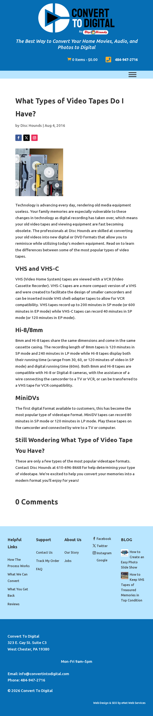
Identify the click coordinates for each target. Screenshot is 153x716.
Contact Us (44, 552)
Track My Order (47, 561)
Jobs (68, 561)
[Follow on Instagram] (34, 138)
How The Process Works (19, 563)
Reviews (14, 604)
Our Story (71, 552)
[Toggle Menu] (132, 74)
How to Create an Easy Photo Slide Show (132, 559)
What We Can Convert (17, 577)
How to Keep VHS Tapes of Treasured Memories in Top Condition (132, 587)
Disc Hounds (31, 125)
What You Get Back (18, 592)
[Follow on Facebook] (18, 138)
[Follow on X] (26, 138)
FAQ (39, 569)
